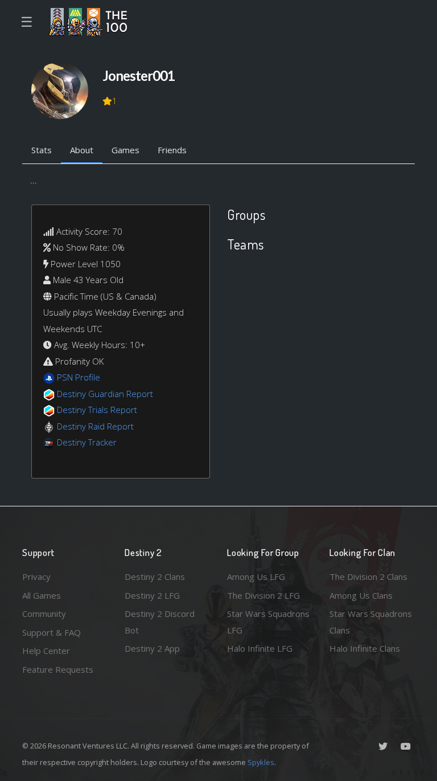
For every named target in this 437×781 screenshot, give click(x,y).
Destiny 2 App (152, 648)
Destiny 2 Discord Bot (160, 622)
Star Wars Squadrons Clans (370, 622)
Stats (41, 150)
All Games (41, 595)
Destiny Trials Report (97, 409)
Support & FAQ (51, 632)
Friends (172, 150)
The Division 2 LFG (263, 595)
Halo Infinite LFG (259, 648)
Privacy (36, 576)
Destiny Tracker (87, 442)
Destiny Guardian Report (105, 393)
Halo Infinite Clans (364, 648)
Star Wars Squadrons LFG (268, 622)
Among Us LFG (256, 576)
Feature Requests (57, 669)
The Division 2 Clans (368, 576)
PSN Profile (78, 377)
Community (44, 613)
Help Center (46, 650)
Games (125, 150)
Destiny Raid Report (95, 426)
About (81, 150)
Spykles (261, 762)
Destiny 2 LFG (152, 595)
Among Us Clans (361, 595)
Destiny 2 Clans (155, 576)
